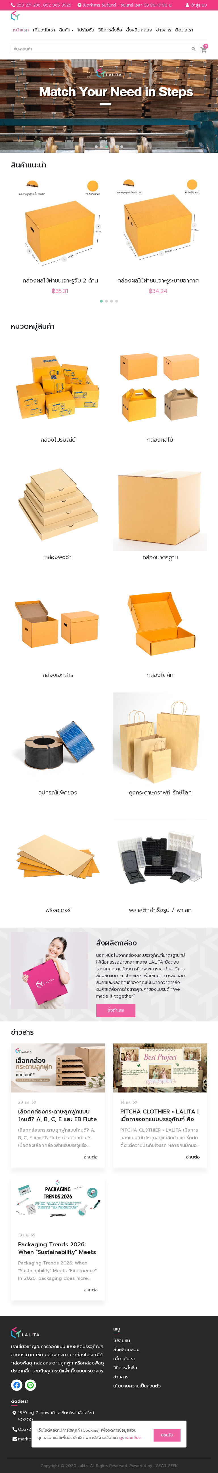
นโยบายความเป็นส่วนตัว (137, 1386)
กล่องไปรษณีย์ (58, 439)
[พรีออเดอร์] (58, 857)
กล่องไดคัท (160, 675)
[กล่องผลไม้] (160, 386)
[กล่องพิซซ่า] (58, 504)
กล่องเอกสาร (58, 675)
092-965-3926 (57, 5)
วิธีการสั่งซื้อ (110, 30)
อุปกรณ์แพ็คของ (57, 792)
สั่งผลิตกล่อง (139, 30)
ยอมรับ (167, 1435)
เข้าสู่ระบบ (198, 5)
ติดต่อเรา (184, 30)
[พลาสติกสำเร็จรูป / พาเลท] (160, 857)
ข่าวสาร (163, 30)
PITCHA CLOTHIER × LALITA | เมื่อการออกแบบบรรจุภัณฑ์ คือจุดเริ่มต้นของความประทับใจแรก (159, 1115)
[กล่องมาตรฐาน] (160, 504)
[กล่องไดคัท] (160, 621)
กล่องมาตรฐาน (160, 557)
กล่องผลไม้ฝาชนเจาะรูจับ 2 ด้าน (60, 280)
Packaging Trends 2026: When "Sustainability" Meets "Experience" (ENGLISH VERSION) (57, 1248)
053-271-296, (29, 5)
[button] (96, 146)
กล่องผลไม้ (160, 439)
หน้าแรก (21, 30)
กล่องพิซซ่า (58, 557)
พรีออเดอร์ (58, 910)
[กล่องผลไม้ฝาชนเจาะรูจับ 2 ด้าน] (60, 225)
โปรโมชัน (85, 30)
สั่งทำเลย (116, 1010)
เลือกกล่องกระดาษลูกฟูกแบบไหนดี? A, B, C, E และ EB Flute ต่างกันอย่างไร (57, 1115)
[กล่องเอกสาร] (58, 621)
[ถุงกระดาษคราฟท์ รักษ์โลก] (160, 739)
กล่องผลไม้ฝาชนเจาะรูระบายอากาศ (158, 280)
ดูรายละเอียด (130, 1438)
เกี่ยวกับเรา (44, 30)
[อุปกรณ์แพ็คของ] (58, 739)
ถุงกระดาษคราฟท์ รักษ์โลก (160, 792)
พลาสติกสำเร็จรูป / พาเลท (160, 910)
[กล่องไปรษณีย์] (58, 386)
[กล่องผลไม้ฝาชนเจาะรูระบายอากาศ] (158, 225)
